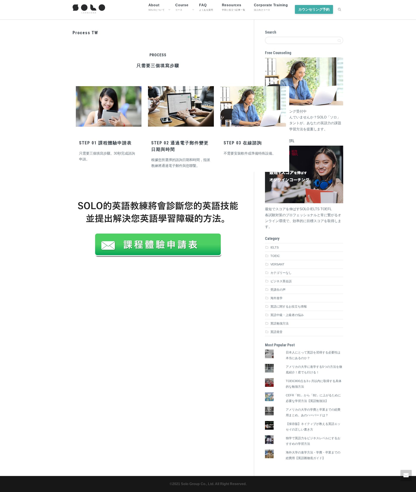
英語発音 (276, 332)
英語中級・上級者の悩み (287, 315)
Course (181, 7)
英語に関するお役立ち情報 (288, 306)
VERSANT (277, 264)
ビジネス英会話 (281, 281)
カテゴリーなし (281, 272)
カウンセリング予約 (314, 9)
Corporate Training (271, 7)
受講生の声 (278, 289)
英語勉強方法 (279, 323)
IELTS (274, 247)
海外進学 (276, 298)
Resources (233, 7)
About (156, 7)
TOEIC (275, 256)
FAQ (206, 7)
